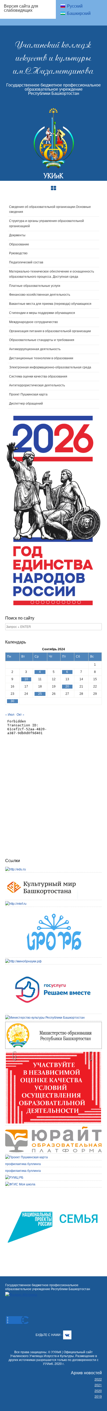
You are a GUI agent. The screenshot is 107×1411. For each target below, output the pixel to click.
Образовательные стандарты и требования (41, 340)
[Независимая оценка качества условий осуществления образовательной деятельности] (53, 1053)
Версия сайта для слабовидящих (21, 8)
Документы (17, 235)
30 (12, 701)
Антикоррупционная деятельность (35, 349)
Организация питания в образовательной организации (50, 331)
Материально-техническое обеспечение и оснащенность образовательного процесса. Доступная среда (51, 274)
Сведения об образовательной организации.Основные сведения (50, 209)
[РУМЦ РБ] (14, 1177)
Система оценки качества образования (38, 376)
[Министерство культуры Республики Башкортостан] (45, 1017)
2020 (98, 1390)
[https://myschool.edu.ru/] (20, 1184)
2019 (98, 1396)
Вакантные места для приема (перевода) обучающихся (50, 304)
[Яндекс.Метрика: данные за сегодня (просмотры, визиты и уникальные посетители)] (21, 1294)
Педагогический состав (26, 262)
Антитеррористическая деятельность (37, 385)
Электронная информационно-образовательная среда (50, 367)
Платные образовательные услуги (34, 286)
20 (67, 686)
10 (78, 602)
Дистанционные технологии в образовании (41, 358)
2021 (98, 1385)
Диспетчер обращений (26, 403)
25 (40, 694)
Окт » (20, 714)
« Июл (9, 714)
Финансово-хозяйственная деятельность (39, 294)
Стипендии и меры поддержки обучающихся (42, 313)
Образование (19, 244)
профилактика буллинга (23, 1163)
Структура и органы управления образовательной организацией (46, 223)
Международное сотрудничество (33, 322)
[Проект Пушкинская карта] (26, 1157)
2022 (98, 1379)
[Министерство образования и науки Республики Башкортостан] (53, 1024)
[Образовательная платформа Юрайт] (53, 1129)
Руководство (18, 253)
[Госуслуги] (53, 968)
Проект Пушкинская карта (28, 394)
